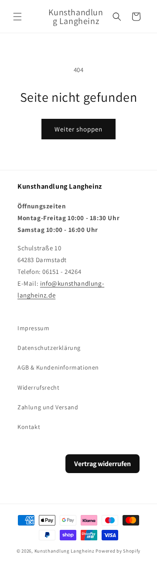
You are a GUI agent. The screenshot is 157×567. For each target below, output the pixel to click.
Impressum (33, 328)
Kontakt (28, 427)
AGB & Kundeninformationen (58, 367)
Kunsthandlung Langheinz (64, 551)
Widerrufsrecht (38, 387)
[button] (17, 16)
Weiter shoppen (78, 129)
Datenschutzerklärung (49, 348)
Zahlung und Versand (47, 407)
